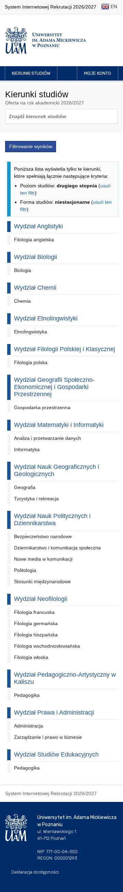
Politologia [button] (25, 570)
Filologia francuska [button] (34, 612)
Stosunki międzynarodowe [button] (42, 581)
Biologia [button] (22, 270)
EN (113, 6)
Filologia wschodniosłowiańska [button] (47, 646)
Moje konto (97, 73)
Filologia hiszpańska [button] (36, 634)
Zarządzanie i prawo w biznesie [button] (48, 737)
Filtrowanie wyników (30, 146)
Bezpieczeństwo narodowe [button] (43, 536)
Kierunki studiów (31, 73)
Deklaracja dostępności (35, 872)
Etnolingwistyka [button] (30, 331)
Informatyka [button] (27, 449)
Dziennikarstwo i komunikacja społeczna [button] (57, 547)
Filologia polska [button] (30, 362)
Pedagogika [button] (27, 695)
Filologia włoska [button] (31, 657)
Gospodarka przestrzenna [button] (42, 407)
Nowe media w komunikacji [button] (43, 559)
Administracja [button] (28, 726)
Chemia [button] (22, 301)
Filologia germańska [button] (36, 623)
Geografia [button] (25, 487)
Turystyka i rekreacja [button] (36, 498)
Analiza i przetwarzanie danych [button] (47, 438)
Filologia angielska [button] (34, 239)
